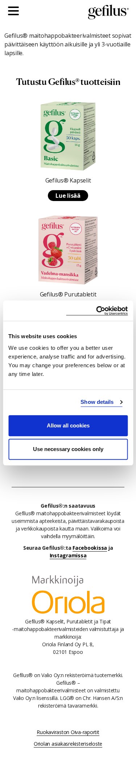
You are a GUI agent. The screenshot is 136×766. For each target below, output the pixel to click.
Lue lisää (68, 196)
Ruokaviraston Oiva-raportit (68, 732)
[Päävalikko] (15, 12)
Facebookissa (90, 547)
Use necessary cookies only (68, 449)
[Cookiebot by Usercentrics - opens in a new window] (97, 311)
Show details (97, 402)
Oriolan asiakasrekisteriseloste (68, 743)
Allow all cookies (68, 425)
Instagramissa (68, 555)
